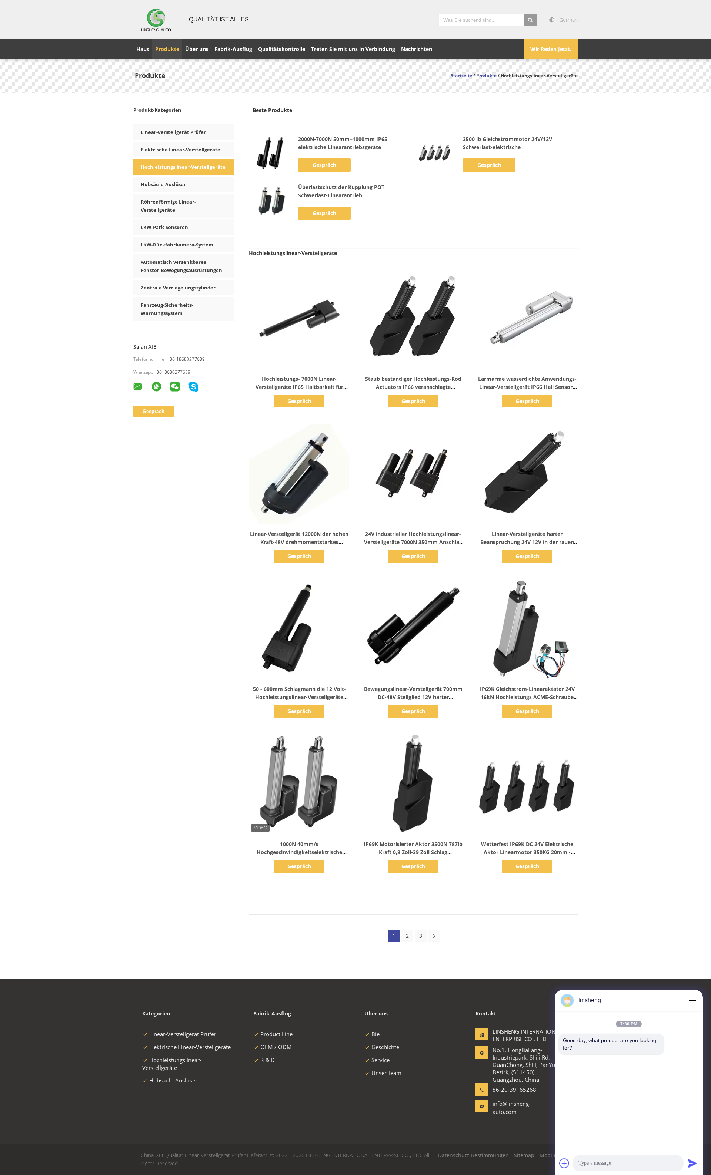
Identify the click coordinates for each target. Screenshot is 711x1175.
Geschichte (385, 1047)
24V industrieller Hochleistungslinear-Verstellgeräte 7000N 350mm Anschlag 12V (413, 542)
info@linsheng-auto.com (512, 1107)
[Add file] (564, 1163)
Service (380, 1060)
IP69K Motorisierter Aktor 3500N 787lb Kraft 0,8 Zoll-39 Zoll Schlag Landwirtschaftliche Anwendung (413, 852)
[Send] (692, 1163)
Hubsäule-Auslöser (163, 184)
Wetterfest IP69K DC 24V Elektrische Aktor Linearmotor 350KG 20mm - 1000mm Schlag (527, 852)
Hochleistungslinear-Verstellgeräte (183, 167)
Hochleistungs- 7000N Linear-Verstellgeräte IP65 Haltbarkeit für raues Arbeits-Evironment (299, 387)
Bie (375, 1034)
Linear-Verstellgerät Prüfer (173, 132)
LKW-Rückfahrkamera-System (177, 244)
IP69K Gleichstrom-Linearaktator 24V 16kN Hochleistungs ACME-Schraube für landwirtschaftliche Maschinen (527, 697)
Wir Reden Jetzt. (550, 49)
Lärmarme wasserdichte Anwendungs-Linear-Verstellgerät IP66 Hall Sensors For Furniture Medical (527, 387)
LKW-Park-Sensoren (164, 227)
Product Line (276, 1034)
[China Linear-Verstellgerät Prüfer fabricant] (156, 19)
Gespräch (324, 164)
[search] (530, 20)
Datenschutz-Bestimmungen (473, 1155)
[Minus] (692, 1000)
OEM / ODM (276, 1047)
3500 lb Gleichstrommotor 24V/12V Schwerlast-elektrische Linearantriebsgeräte (507, 147)
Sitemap (524, 1155)
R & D (267, 1060)
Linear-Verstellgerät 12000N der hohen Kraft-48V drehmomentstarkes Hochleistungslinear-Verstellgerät (299, 542)
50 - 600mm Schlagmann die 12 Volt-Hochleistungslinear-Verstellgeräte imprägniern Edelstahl (299, 697)
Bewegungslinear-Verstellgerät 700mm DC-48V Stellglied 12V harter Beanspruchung (413, 697)
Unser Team (386, 1073)
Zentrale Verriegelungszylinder (178, 287)
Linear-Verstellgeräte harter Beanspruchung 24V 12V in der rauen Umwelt (527, 542)
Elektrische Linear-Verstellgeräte (180, 149)
